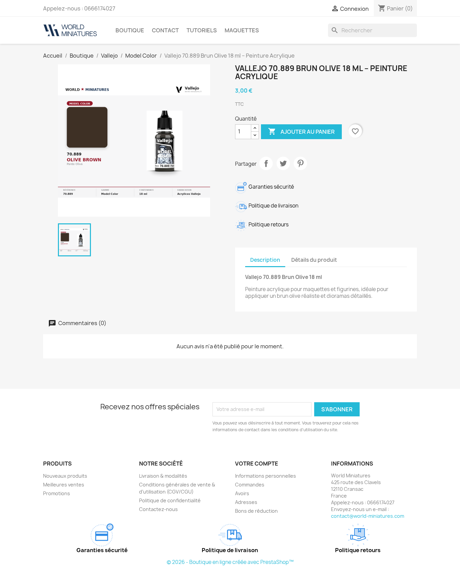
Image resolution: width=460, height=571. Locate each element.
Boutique (130, 30)
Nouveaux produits (65, 476)
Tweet (283, 163)
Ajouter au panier (301, 131)
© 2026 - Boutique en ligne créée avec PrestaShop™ (230, 562)
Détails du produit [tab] (314, 259)
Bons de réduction (256, 511)
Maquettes (242, 30)
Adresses (246, 502)
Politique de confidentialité (170, 500)
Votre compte (256, 463)
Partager (266, 163)
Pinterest (300, 163)
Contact (165, 30)
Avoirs (242, 493)
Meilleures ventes (63, 484)
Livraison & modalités (163, 476)
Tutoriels (202, 30)
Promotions (56, 493)
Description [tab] (265, 259)
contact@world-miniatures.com (367, 516)
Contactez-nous (158, 509)
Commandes (249, 484)
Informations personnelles (265, 476)
